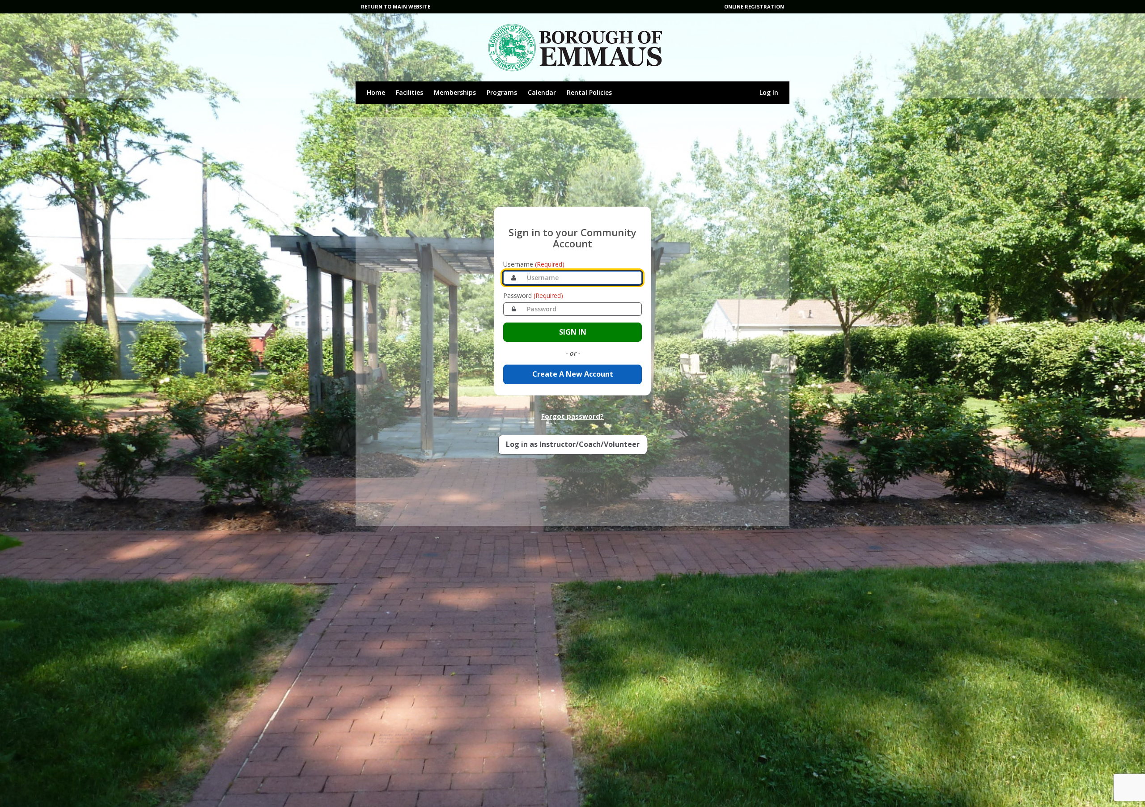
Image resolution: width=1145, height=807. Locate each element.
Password (533, 295)
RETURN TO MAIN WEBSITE (395, 6)
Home (376, 92)
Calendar (542, 92)
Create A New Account (572, 374)
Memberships (455, 92)
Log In (768, 92)
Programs (502, 92)
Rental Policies (589, 92)
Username (533, 264)
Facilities (409, 92)
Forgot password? (572, 416)
